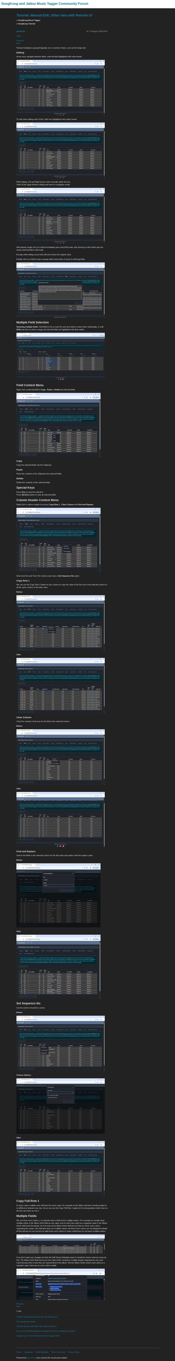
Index (18, 36)
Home (19, 1352)
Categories (28, 1352)
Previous (20, 40)
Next (18, 43)
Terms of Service (58, 1352)
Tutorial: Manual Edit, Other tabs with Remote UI (54, 15)
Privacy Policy (74, 1352)
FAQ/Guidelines (42, 1352)
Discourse (31, 1358)
